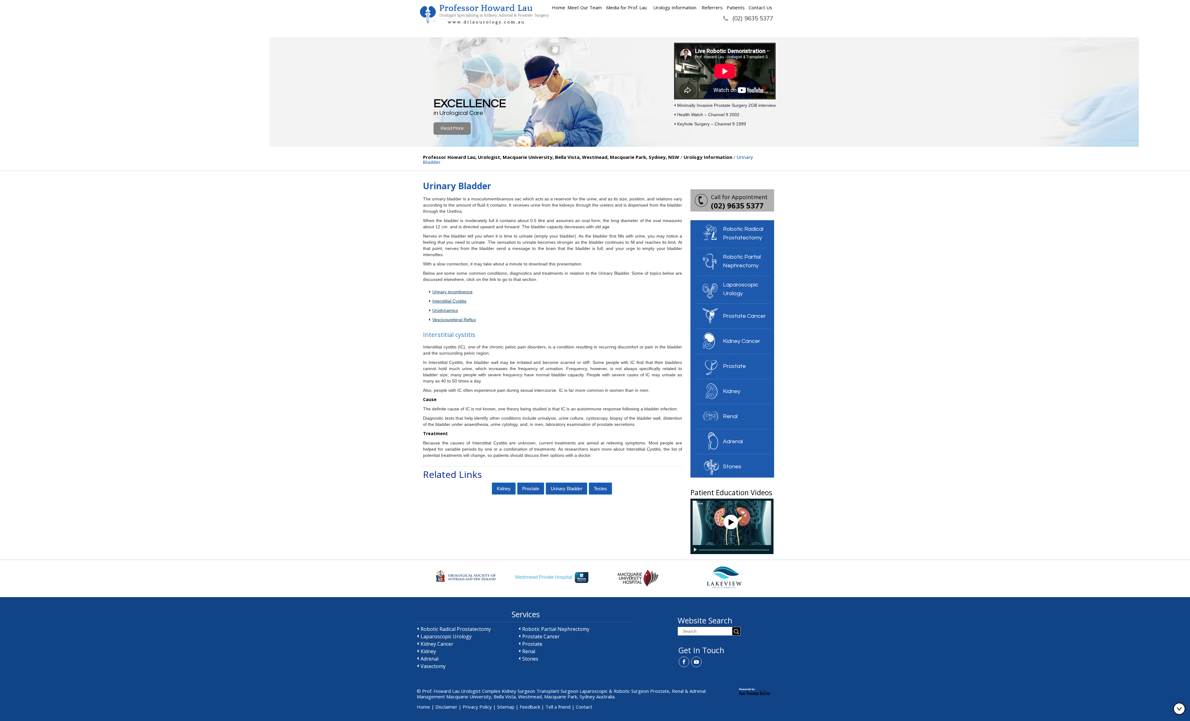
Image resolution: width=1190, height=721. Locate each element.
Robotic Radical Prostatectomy (743, 233)
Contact (584, 707)
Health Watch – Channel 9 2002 (708, 114)
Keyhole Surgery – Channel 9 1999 (711, 123)
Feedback (530, 707)
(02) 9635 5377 (752, 18)
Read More (452, 128)
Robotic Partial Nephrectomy (742, 261)
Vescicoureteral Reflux (454, 319)
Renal (730, 416)
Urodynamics (445, 310)
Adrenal (733, 441)
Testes (600, 488)
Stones (732, 467)
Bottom (1180, 708)
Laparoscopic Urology (740, 289)
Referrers (712, 7)
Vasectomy (433, 666)
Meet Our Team (584, 7)
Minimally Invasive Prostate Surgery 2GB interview (726, 105)
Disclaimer (446, 707)
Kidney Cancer (741, 341)
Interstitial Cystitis (449, 301)
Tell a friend (558, 707)
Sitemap (505, 707)
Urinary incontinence (452, 291)
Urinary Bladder (566, 488)
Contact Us (760, 7)
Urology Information (674, 7)
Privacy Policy (477, 707)
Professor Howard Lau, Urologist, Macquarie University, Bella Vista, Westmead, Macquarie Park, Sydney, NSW (552, 157)
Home (558, 7)
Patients (736, 7)
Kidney (504, 488)
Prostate (530, 488)
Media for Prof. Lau (626, 7)
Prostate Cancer (744, 316)
